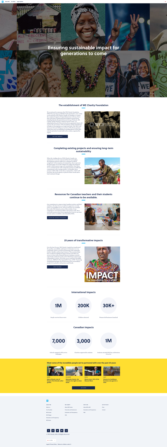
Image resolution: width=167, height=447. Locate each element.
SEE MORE (83, 387)
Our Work (13, 1)
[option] (165, 1)
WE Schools (48, 412)
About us (48, 407)
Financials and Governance (71, 410)
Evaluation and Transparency (52, 417)
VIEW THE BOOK (57, 266)
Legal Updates (20, 1)
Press (103, 407)
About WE (7, 1)
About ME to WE (87, 407)
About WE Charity (68, 407)
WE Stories (48, 420)
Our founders (49, 410)
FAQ (66, 415)
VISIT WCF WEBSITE (57, 136)
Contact (103, 410)
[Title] (48, 430)
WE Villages (48, 415)
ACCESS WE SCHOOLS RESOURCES (57, 217)
